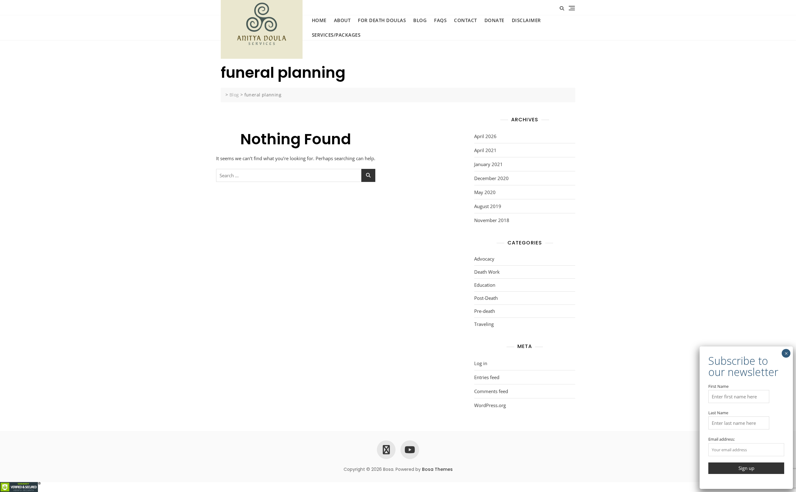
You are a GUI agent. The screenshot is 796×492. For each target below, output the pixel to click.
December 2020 (491, 178)
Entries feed (486, 377)
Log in (480, 363)
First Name (718, 386)
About (342, 20)
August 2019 (487, 206)
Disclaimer (526, 20)
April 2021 (485, 150)
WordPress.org (490, 405)
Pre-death (484, 311)
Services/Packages (336, 35)
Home (319, 20)
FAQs (440, 20)
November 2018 (491, 220)
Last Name (718, 412)
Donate (494, 20)
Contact (465, 20)
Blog (420, 20)
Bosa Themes (437, 469)
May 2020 (485, 192)
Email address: (721, 439)
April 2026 (485, 136)
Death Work (487, 272)
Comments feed (491, 391)
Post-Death (486, 298)
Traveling (484, 324)
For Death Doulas (382, 20)
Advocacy (484, 259)
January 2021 (488, 164)
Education (484, 285)
